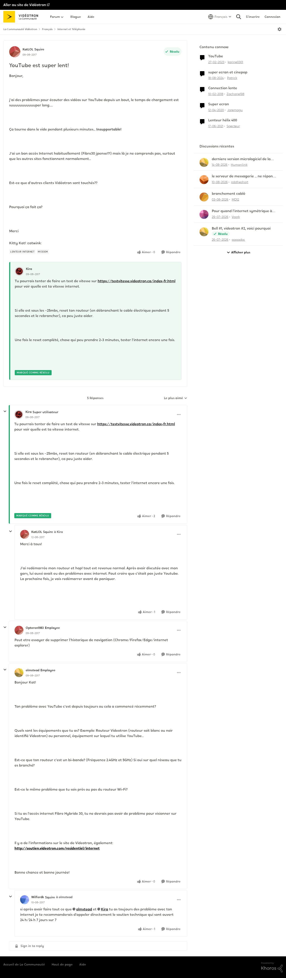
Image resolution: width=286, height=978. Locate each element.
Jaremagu (235, 110)
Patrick (232, 78)
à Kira (58, 532)
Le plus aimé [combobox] (175, 398)
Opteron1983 (35, 628)
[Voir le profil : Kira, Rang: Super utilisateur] (18, 414)
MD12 (235, 199)
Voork (236, 217)
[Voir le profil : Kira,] (19, 271)
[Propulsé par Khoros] (272, 967)
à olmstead (64, 897)
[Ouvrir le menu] (279, 29)
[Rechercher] (238, 16)
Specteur (233, 126)
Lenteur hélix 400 (222, 120)
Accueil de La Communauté (24, 964)
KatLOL (28, 49)
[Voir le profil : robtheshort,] (204, 179)
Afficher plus (240, 252)
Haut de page (62, 964)
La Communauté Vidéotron (20, 29)
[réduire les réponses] (5, 411)
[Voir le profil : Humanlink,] (204, 162)
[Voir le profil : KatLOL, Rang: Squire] (14, 51)
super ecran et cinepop (227, 72)
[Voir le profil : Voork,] (204, 214)
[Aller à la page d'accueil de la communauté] (22, 17)
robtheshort (239, 182)
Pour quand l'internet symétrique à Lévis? (242, 211)
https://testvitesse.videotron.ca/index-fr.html (136, 281)
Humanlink (239, 165)
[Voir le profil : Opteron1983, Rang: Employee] (19, 630)
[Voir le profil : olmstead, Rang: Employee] (19, 672)
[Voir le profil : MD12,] (204, 197)
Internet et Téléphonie (71, 29)
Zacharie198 (235, 94)
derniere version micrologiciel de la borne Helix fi (241, 159)
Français (47, 29)
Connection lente (222, 88)
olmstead (32, 670)
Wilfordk (37, 897)
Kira (29, 269)
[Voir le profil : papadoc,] (204, 231)
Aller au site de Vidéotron (24, 4)
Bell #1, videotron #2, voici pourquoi (241, 228)
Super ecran (218, 104)
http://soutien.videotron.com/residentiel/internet (57, 848)
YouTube (215, 56)
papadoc (238, 240)
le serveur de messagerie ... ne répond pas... (243, 176)
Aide (82, 964)
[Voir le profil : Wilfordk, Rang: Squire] (24, 899)
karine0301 (235, 62)
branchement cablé (228, 193)
